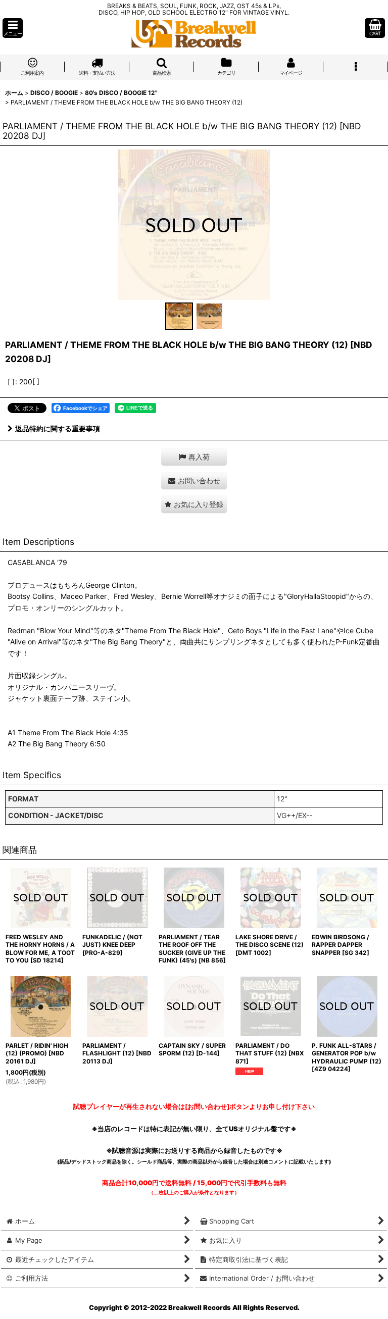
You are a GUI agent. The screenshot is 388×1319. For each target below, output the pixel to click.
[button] (13, 28)
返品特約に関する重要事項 (57, 428)
